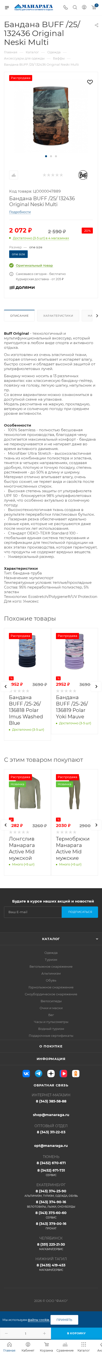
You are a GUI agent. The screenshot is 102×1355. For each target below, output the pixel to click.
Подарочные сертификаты (51, 1036)
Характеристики (58, 315)
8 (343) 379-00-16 (51, 1225)
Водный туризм (51, 1029)
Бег (51, 1015)
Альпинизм (51, 973)
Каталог (51, 939)
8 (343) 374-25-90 (51, 1193)
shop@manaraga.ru (51, 1115)
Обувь (51, 980)
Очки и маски (51, 1008)
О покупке (50, 1046)
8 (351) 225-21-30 (51, 1246)
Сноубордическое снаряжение (51, 994)
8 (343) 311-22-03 (51, 1132)
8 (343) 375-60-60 (51, 1215)
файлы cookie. (39, 1320)
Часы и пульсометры (51, 1022)
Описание (19, 315)
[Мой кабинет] (84, 7)
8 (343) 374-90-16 (51, 1204)
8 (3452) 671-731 (51, 1172)
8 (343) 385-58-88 (51, 1101)
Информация (51, 1059)
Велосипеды (51, 1001)
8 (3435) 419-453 (51, 1267)
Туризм (51, 960)
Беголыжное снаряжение (51, 966)
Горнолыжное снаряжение (51, 987)
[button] (46, 156)
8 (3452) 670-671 (51, 1163)
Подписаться (80, 912)
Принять (64, 1320)
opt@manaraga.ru (51, 1145)
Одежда (51, 953)
